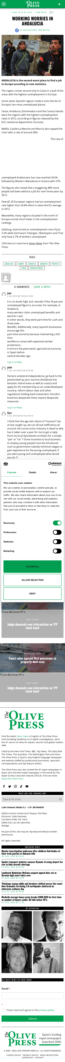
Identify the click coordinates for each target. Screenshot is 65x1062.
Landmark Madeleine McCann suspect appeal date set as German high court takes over (29, 874)
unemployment (36, 268)
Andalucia (9, 263)
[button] (60, 799)
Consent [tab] (11, 472)
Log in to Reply (14, 362)
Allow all (32, 566)
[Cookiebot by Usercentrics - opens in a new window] (48, 464)
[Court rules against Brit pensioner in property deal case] (32, 658)
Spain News (35, 243)
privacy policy (46, 1010)
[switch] (57, 532)
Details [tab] (32, 472)
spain (23, 268)
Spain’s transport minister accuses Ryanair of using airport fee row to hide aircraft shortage (32, 863)
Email (6, 988)
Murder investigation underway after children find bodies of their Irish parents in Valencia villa (31, 852)
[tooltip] (4, 786)
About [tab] (53, 472)
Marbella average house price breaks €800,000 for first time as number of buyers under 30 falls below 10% (32, 898)
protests (56, 263)
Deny (32, 593)
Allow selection (33, 580)
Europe (21, 263)
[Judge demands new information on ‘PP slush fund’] (32, 624)
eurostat (32, 263)
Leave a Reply (42, 287)
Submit (32, 1018)
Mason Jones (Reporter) (36, 30)
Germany (44, 263)
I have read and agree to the (30, 1010)
